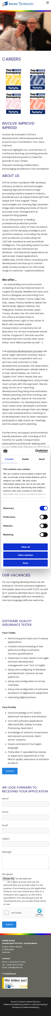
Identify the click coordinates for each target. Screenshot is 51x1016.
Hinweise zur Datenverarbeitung (25, 1007)
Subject (6, 839)
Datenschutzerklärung (13, 1004)
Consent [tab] (9, 459)
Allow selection (25, 555)
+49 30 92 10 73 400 (16, 962)
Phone (5, 812)
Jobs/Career (9, 973)
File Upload (7, 874)
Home (13, 1002)
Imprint (29, 1002)
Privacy (36, 1002)
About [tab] (42, 459)
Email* (5, 825)
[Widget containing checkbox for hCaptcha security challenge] (23, 912)
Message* (7, 852)
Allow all (25, 547)
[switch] (44, 517)
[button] (10, 771)
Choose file (8, 878)
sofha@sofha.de (15, 967)
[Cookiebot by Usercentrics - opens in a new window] (36, 451)
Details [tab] (25, 459)
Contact (21, 1002)
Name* (5, 799)
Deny (25, 563)
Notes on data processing (35, 1004)
